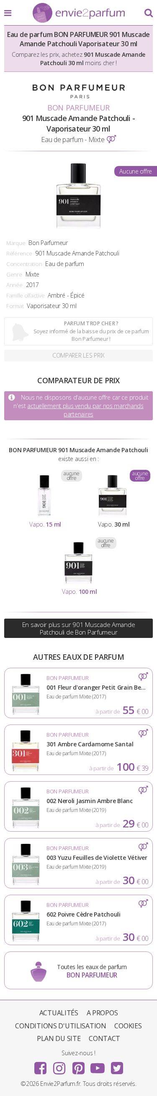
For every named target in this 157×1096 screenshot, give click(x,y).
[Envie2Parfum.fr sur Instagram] (59, 1065)
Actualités (58, 1012)
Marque (15, 243)
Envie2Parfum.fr (79, 13)
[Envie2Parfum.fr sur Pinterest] (79, 1065)
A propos (102, 1012)
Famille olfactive (25, 295)
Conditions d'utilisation (60, 1025)
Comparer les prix (78, 355)
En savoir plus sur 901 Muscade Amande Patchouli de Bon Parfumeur (78, 628)
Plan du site (59, 1038)
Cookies (128, 1025)
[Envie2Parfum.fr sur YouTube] (97, 1065)
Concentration (24, 264)
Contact (104, 1038)
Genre (14, 274)
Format (14, 306)
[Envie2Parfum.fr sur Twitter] (117, 1065)
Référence (19, 253)
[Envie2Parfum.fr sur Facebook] (40, 1065)
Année (14, 285)
